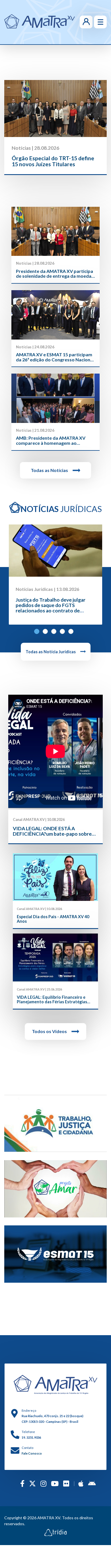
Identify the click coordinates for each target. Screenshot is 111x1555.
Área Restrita (77, 21)
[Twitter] (32, 1483)
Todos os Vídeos (49, 1031)
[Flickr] (66, 1483)
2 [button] (47, 633)
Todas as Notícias (49, 470)
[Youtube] (55, 1483)
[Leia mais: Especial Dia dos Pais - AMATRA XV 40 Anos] (55, 877)
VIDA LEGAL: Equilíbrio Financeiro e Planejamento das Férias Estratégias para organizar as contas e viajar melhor (55, 999)
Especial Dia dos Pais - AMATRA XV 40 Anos (53, 919)
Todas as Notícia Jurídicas (51, 651)
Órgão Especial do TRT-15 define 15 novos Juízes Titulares (53, 161)
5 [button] (72, 633)
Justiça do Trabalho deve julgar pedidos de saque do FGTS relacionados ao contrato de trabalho (50, 608)
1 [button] (38, 633)
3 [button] (55, 633)
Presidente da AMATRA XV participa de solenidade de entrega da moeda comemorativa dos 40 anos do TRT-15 (54, 274)
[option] (55, 127)
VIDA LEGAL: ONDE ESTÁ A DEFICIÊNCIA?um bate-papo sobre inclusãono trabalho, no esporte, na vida (52, 831)
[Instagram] (43, 1483)
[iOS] (80, 1483)
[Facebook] (22, 1483)
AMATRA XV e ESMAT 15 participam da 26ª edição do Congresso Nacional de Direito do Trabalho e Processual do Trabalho (55, 357)
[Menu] (100, 22)
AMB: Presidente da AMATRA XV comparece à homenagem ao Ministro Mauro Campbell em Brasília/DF (50, 440)
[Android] (92, 1483)
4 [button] (64, 633)
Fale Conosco (32, 1453)
